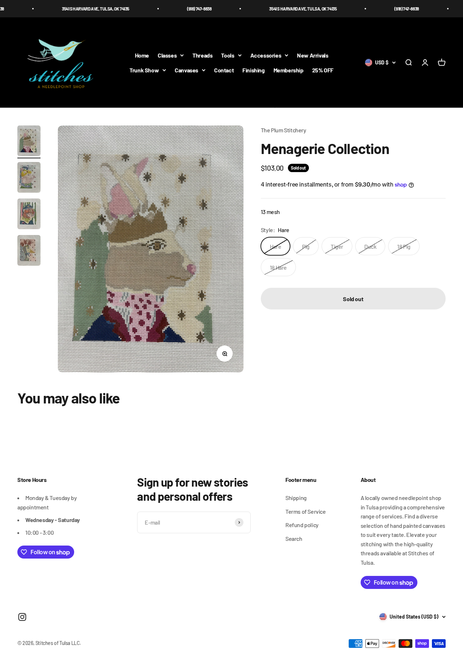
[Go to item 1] (29, 141)
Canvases (186, 70)
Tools (227, 55)
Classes (167, 55)
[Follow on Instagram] (22, 617)
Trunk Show (144, 70)
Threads (202, 55)
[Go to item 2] (29, 178)
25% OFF (323, 70)
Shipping (296, 497)
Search (293, 538)
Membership (288, 70)
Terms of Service (305, 511)
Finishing (253, 70)
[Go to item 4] (29, 251)
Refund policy (302, 524)
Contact (224, 70)
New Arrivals (312, 55)
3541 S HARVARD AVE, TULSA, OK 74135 (79, 8)
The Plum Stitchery (283, 130)
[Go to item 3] (29, 214)
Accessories (265, 55)
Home (142, 55)
